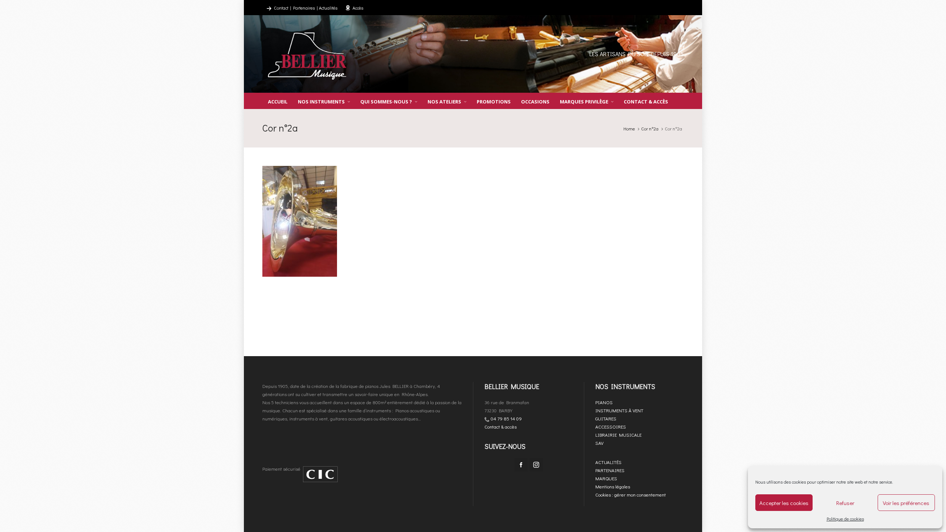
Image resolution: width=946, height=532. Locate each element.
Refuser (845, 503)
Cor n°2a (650, 129)
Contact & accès (500, 426)
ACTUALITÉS (608, 462)
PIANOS (604, 402)
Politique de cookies (845, 519)
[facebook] (521, 464)
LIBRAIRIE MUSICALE (618, 435)
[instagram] (536, 464)
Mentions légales (612, 486)
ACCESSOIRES (610, 426)
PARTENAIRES (610, 470)
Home (629, 129)
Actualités (328, 8)
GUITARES (605, 418)
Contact (281, 8)
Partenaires (304, 8)
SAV (599, 443)
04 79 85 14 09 (506, 418)
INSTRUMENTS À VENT (619, 410)
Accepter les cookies (784, 503)
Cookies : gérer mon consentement (630, 494)
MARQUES (606, 478)
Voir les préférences (906, 503)
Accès (358, 8)
